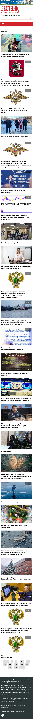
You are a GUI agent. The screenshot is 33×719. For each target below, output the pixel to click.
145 (22, 662)
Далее (22, 668)
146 (28, 662)
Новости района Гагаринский (10, 15)
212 (10, 668)
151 (27, 665)
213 (16, 668)
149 (16, 665)
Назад (6, 662)
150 (22, 665)
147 (5, 665)
